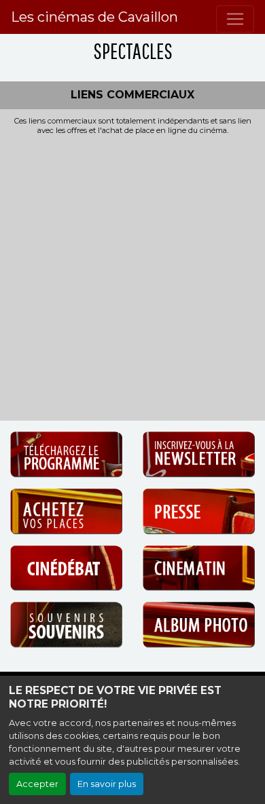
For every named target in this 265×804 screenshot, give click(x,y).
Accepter (37, 784)
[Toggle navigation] (235, 19)
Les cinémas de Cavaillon (94, 17)
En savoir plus (106, 784)
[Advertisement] (132, 274)
